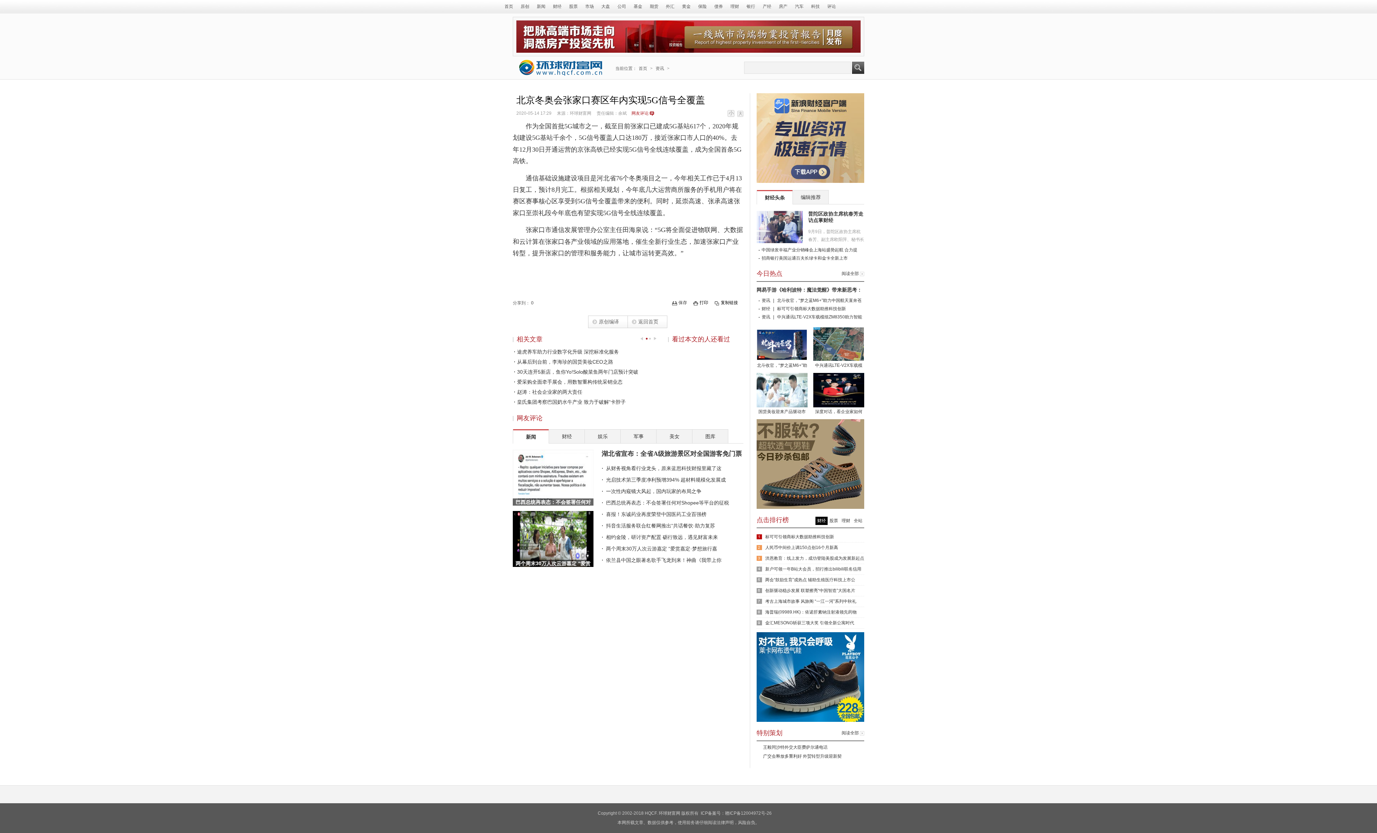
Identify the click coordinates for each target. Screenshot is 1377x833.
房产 (783, 6)
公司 (621, 6)
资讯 (660, 68)
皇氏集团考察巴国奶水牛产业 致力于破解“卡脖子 (571, 402)
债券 (718, 6)
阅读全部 (850, 273)
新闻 (541, 6)
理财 (734, 6)
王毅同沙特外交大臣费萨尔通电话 (795, 747)
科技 (815, 6)
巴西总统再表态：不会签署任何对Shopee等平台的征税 (667, 503)
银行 (751, 6)
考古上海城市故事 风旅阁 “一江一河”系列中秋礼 (810, 601)
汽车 (799, 6)
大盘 (605, 6)
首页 (509, 6)
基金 (638, 6)
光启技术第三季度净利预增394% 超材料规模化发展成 (666, 480)
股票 (573, 6)
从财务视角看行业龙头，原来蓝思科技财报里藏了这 (663, 468)
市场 (589, 6)
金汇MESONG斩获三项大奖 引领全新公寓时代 (809, 622)
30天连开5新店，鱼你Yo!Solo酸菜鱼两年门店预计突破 (577, 372)
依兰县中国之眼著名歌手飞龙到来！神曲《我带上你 (663, 560)
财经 (557, 6)
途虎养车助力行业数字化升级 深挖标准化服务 (568, 352)
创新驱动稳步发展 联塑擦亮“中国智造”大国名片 (810, 590)
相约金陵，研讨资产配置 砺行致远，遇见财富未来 (662, 537)
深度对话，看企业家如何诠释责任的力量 (838, 412)
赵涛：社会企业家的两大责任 (549, 392)
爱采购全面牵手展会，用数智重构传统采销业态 (570, 382)
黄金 (686, 6)
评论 (831, 6)
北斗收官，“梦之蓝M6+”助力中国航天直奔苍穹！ (782, 366)
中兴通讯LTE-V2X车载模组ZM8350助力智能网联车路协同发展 (839, 366)
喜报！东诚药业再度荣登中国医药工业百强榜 (656, 514)
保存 (682, 302)
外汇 (670, 6)
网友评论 (640, 113)
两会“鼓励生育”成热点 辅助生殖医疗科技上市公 (810, 579)
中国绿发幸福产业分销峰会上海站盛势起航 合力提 (809, 249)
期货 (654, 6)
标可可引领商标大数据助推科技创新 (811, 308)
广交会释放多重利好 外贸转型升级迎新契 (802, 756)
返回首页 (648, 322)
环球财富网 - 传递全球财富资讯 (561, 68)
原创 (525, 6)
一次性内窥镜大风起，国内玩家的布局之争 (653, 491)
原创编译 (609, 322)
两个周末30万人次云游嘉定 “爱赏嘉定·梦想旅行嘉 (661, 549)
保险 (702, 6)
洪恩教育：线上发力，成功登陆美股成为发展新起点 (814, 558)
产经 (767, 6)
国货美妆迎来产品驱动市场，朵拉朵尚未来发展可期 (782, 412)
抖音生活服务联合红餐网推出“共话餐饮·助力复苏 (660, 526)
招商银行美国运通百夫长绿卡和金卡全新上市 (805, 258)
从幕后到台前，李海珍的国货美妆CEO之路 (565, 362)
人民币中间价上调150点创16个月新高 (801, 547)
